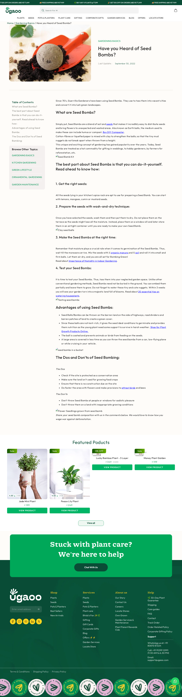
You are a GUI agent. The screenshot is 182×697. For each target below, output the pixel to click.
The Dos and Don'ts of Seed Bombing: (27, 138)
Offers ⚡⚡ (89, 637)
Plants (53, 597)
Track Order (154, 622)
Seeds (53, 602)
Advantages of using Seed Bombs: (26, 130)
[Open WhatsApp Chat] (175, 681)
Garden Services (91, 642)
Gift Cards (88, 624)
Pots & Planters (58, 606)
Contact (152, 618)
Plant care (88, 611)
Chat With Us (91, 567)
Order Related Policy (158, 627)
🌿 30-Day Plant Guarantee (156, 599)
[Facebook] (13, 621)
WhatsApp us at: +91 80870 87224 (158, 644)
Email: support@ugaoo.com (158, 658)
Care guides (154, 609)
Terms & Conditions (20, 671)
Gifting (86, 620)
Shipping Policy (40, 671)
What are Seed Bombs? (24, 106)
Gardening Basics (25, 23)
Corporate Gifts (91, 628)
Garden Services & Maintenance (124, 621)
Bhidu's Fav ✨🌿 (91, 615)
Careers (119, 606)
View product (27, 510)
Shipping (152, 605)
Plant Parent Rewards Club (126, 628)
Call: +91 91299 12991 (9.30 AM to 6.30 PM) (158, 651)
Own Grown (121, 615)
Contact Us (120, 602)
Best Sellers (56, 611)
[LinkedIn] (32, 621)
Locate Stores (122, 611)
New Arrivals (56, 615)
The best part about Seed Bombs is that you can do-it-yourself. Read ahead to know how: (28, 117)
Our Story (120, 597)
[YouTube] (26, 621)
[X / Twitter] (39, 621)
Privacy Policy (59, 671)
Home (10, 23)
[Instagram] (19, 621)
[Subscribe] (39, 609)
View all (91, 523)
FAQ (150, 613)
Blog (85, 633)
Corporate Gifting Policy (160, 631)
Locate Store (89, 646)
